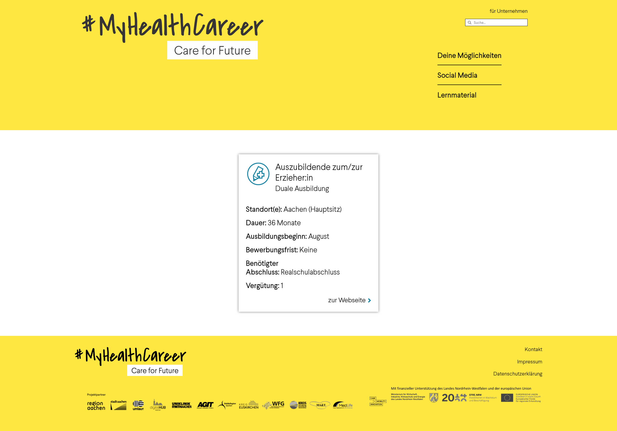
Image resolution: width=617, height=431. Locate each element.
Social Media (457, 75)
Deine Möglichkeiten (469, 55)
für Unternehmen (509, 10)
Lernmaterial (456, 94)
